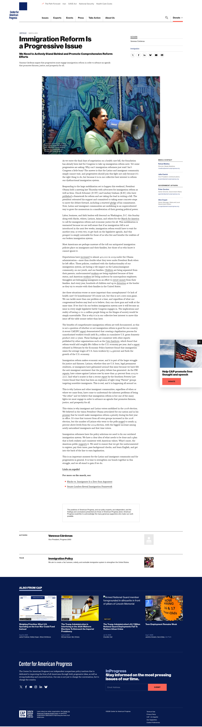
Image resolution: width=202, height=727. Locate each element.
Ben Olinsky (75, 637)
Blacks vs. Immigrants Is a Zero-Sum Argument (89, 481)
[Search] (166, 19)
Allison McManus (45, 637)
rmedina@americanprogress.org (169, 168)
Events (69, 17)
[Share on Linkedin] (144, 55)
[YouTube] (31, 687)
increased (85, 257)
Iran (64, 4)
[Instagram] (36, 687)
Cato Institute (112, 341)
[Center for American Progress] (23, 11)
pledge (113, 202)
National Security (86, 4)
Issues (45, 17)
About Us (110, 17)
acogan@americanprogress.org (168, 206)
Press (81, 17)
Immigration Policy (60, 558)
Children (109, 270)
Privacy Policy (151, 714)
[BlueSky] (46, 687)
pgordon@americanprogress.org (169, 194)
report (83, 331)
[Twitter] (21, 687)
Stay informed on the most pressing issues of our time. (138, 675)
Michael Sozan (66, 637)
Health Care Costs (104, 4)
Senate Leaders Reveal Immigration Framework (89, 486)
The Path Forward (52, 4)
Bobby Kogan (34, 637)
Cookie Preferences (153, 722)
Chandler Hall (107, 637)
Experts (57, 17)
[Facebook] (26, 687)
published (67, 196)
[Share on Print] (162, 55)
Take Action (95, 17)
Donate (177, 17)
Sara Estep (160, 637)
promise (66, 415)
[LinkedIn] (41, 687)
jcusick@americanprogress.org (168, 179)
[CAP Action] (27, 714)
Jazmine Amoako (151, 637)
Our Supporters (152, 720)
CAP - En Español (152, 717)
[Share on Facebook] (138, 55)
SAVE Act (72, 4)
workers (95, 273)
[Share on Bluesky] (150, 55)
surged (121, 421)
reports (65, 373)
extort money (119, 279)
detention (121, 283)
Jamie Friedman (24, 637)
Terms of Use (151, 712)
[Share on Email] (156, 55)
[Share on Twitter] (132, 55)
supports (83, 444)
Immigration (134, 49)
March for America (130, 218)
